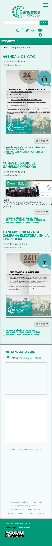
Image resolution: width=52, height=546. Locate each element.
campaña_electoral (23, 147)
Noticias (10, 154)
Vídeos (36, 223)
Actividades (21, 152)
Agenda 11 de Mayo (19, 57)
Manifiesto (38, 502)
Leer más (41, 141)
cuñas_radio (32, 218)
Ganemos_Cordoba (15, 149)
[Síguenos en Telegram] (40, 35)
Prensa (28, 223)
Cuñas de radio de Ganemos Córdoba (19, 165)
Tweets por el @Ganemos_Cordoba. (26, 450)
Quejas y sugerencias (36, 513)
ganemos (10, 220)
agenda (9, 147)
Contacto (21, 513)
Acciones (10, 152)
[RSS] (17, 30)
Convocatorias (35, 152)
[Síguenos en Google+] (33, 30)
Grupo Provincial (34, 509)
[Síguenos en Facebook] (22, 30)
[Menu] (45, 5)
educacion (39, 147)
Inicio (6, 48)
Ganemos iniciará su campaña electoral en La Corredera (26, 236)
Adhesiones (14, 502)
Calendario (26, 502)
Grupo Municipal (18, 509)
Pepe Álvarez (24, 528)
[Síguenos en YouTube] (40, 30)
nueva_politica (32, 332)
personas (40, 220)
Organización (32, 506)
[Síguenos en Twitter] (27, 30)
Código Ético (19, 506)
